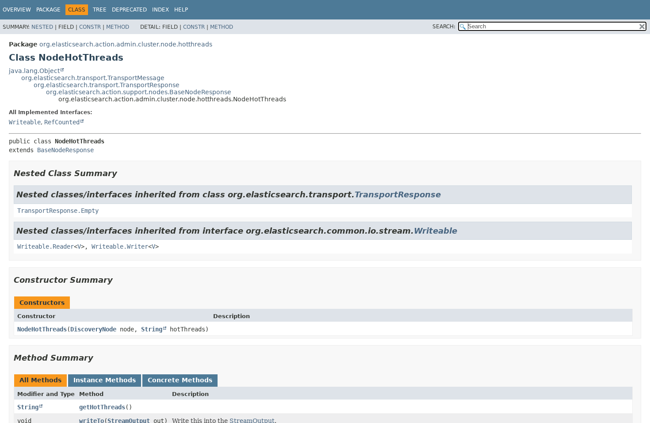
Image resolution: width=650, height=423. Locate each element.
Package (48, 10)
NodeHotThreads (42, 329)
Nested (42, 27)
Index (160, 10)
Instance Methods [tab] (104, 380)
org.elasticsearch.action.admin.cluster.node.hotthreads (125, 44)
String (151, 329)
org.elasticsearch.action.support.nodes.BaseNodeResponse (138, 92)
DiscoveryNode (93, 329)
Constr (90, 27)
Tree (100, 10)
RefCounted (62, 122)
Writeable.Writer (120, 246)
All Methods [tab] (40, 380)
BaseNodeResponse (65, 150)
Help (181, 10)
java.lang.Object (34, 70)
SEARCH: (443, 26)
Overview (17, 10)
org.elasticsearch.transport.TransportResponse (107, 84)
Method (117, 27)
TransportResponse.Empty (58, 210)
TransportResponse (398, 194)
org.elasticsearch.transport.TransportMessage (92, 77)
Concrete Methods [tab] (180, 380)
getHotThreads (102, 407)
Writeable (25, 122)
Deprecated (129, 10)
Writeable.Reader (45, 246)
